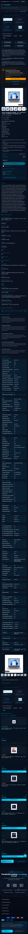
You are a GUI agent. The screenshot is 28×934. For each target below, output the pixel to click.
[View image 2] (7, 109)
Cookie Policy (18, 926)
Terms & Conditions (5, 905)
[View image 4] (15, 109)
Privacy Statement (5, 910)
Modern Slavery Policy (6, 902)
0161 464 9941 (16, 84)
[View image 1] (3, 109)
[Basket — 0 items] (19, 1)
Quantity (5, 160)
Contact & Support (5, 899)
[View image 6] (23, 109)
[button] (14, 664)
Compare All (12, 715)
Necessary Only (18, 931)
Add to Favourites (6, 168)
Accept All (7, 931)
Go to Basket (21, 861)
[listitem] (8, 20)
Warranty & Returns (5, 913)
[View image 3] (11, 109)
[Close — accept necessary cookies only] (26, 923)
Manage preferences (6, 928)
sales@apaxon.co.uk (9, 174)
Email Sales (16, 81)
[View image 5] (19, 109)
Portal (23, 1)
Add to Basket (14, 163)
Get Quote (12, 168)
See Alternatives (15, 78)
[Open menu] (2, 5)
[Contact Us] (25, 856)
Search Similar (4, 715)
